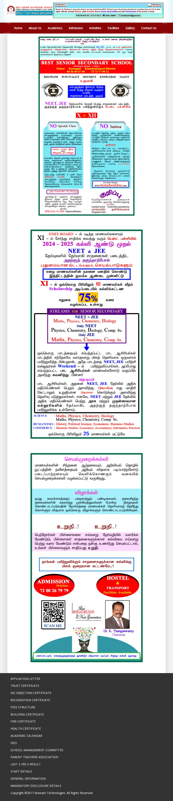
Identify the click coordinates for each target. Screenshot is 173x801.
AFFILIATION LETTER (25, 679)
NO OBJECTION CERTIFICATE (31, 693)
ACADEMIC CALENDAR (26, 736)
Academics (55, 28)
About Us (35, 28)
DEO (14, 743)
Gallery (130, 28)
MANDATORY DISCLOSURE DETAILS (36, 786)
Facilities (113, 28)
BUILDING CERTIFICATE (27, 714)
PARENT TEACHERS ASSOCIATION (34, 757)
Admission (76, 28)
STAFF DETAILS (21, 771)
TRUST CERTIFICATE (25, 686)
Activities (95, 28)
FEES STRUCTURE (23, 707)
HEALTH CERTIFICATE (26, 728)
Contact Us (148, 28)
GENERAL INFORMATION (28, 779)
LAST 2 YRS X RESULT (26, 764)
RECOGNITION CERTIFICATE (30, 700)
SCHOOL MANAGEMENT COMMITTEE (37, 750)
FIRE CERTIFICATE (23, 721)
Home (18, 28)
